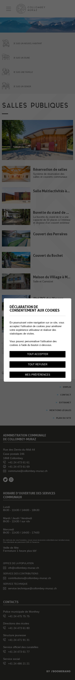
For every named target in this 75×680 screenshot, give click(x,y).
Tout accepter (37, 354)
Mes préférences (37, 374)
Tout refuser (37, 364)
